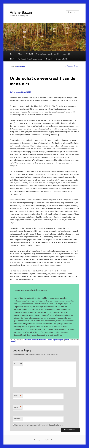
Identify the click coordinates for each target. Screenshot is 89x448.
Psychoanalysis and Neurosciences (30, 59)
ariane (67, 340)
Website (17, 418)
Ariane (20, 54)
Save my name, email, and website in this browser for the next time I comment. (39, 425)
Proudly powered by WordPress (44, 440)
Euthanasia (29, 340)
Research (49, 59)
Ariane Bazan (21, 12)
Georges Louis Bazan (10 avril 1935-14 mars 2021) (53, 54)
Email (17, 407)
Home (12, 54)
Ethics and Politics (62, 59)
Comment (18, 364)
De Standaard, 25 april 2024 (20, 92)
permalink (13, 342)
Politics (49, 340)
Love (35, 340)
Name (17, 396)
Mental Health (41, 340)
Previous (69, 66)
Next (76, 66)
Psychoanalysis (58, 340)
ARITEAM (29, 54)
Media (12, 59)
